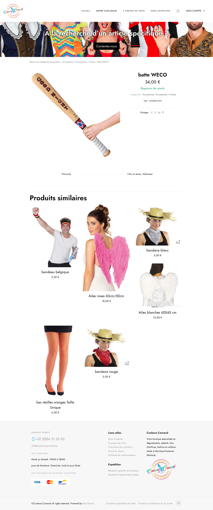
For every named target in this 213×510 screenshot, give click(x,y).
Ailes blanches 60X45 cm (157, 312)
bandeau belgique (55, 271)
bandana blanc (157, 250)
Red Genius (88, 503)
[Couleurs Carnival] (13, 11)
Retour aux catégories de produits (45, 61)
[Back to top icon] (178, 503)
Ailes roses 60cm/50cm (106, 295)
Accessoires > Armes (85, 61)
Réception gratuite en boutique (123, 470)
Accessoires (67, 61)
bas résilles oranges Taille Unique (55, 405)
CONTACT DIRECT (40, 432)
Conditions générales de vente (120, 503)
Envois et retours (116, 451)
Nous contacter (115, 439)
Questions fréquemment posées (123, 474)
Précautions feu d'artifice (120, 447)
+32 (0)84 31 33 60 (49, 438)
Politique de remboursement (121, 455)
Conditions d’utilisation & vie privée (155, 503)
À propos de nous (117, 443)
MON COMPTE (193, 10)
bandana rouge (106, 371)
